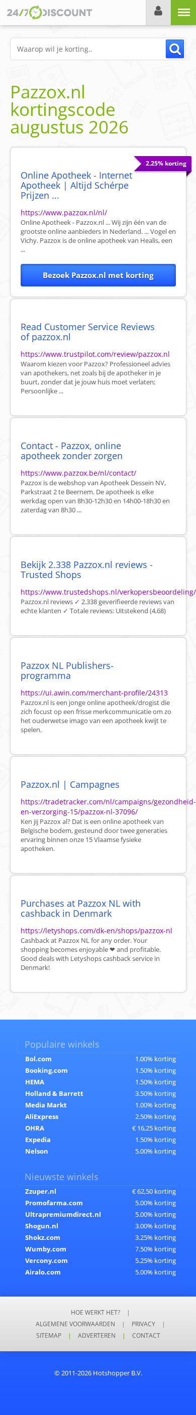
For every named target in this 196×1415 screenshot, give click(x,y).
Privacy (143, 1324)
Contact (146, 1335)
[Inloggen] (158, 12)
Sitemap (48, 1335)
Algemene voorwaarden (75, 1324)
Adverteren (97, 1335)
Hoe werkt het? (95, 1312)
